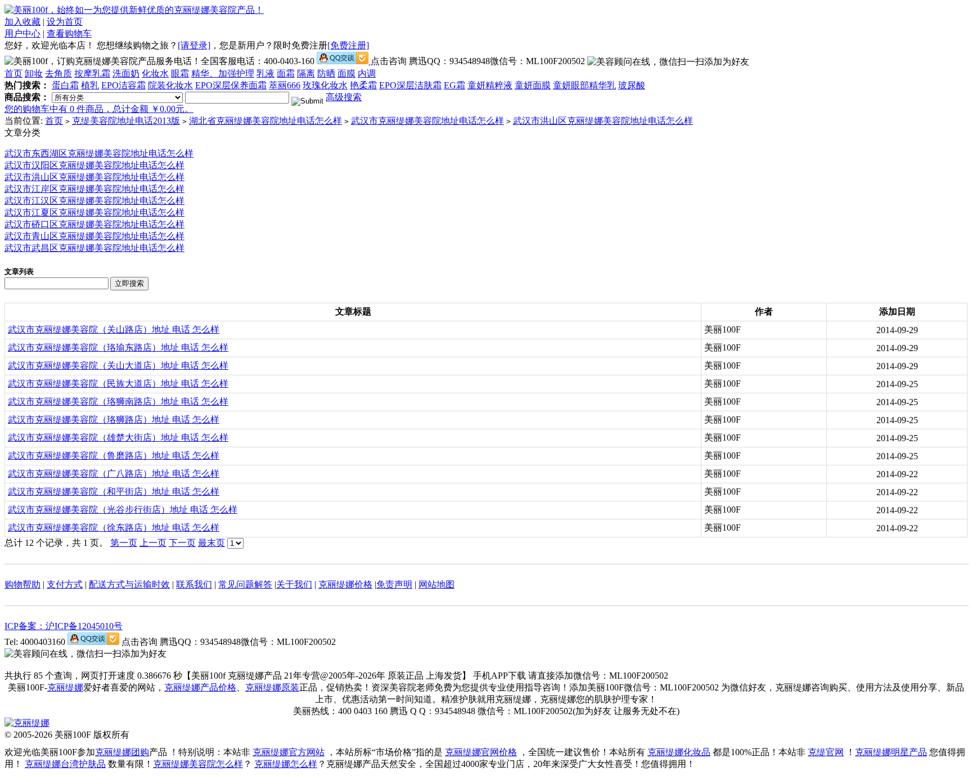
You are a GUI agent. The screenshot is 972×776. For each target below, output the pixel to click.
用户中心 (22, 33)
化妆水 (155, 73)
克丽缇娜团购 (122, 752)
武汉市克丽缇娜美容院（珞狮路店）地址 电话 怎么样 (113, 419)
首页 (13, 73)
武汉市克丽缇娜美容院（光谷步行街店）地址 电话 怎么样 (122, 509)
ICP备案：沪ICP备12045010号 (63, 626)
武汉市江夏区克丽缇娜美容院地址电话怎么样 (94, 212)
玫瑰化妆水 (325, 85)
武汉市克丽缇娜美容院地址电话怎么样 (427, 120)
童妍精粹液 (489, 85)
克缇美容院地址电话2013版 (126, 120)
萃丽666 (284, 85)
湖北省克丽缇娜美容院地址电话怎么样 (265, 120)
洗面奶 (126, 73)
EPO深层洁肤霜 (410, 85)
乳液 (265, 73)
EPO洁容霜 (123, 85)
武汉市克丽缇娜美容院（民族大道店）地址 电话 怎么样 (118, 383)
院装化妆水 (170, 85)
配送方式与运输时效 (129, 584)
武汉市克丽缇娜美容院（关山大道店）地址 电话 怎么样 (118, 365)
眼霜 (180, 73)
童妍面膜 (533, 85)
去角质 (58, 73)
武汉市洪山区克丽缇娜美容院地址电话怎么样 (603, 120)
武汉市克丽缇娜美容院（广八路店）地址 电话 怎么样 (113, 473)
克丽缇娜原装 (272, 687)
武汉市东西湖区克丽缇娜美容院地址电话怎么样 (99, 153)
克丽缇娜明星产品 (891, 752)
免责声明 (394, 584)
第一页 (123, 543)
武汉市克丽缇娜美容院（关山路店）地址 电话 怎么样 (113, 329)
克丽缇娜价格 (345, 584)
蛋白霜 (65, 85)
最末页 (211, 543)
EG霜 (454, 85)
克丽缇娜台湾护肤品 (65, 764)
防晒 (326, 73)
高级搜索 (344, 97)
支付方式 (65, 584)
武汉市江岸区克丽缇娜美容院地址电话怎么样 (94, 189)
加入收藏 (22, 21)
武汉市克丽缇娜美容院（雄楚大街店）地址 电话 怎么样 (118, 437)
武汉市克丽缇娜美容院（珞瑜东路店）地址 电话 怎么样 (118, 347)
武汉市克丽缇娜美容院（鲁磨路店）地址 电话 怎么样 (113, 455)
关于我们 (294, 584)
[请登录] (194, 45)
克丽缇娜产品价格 (200, 687)
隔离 (306, 73)
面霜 (286, 73)
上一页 (153, 543)
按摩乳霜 (92, 73)
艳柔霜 (363, 85)
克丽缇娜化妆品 (678, 752)
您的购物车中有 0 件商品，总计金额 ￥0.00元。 (99, 109)
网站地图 (436, 584)
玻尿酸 (631, 85)
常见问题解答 (245, 584)
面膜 (347, 73)
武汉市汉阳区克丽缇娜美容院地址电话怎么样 (94, 165)
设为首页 (65, 21)
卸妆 (34, 73)
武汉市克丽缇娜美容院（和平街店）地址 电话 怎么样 (113, 491)
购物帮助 (22, 584)
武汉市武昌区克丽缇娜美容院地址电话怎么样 (94, 248)
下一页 (182, 543)
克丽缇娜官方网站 (289, 752)
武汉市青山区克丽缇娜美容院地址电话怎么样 (94, 236)
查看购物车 (69, 33)
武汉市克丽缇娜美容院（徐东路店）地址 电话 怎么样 (113, 527)
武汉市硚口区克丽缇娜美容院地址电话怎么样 (94, 224)
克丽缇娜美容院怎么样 (198, 764)
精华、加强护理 (222, 73)
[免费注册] (348, 45)
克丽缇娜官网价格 (481, 752)
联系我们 (194, 584)
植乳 (90, 85)
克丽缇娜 (65, 687)
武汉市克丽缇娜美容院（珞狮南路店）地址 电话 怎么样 (118, 401)
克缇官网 (826, 752)
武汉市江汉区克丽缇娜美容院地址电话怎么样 (94, 200)
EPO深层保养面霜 (231, 85)
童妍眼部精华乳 (584, 85)
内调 (367, 73)
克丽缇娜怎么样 (285, 764)
